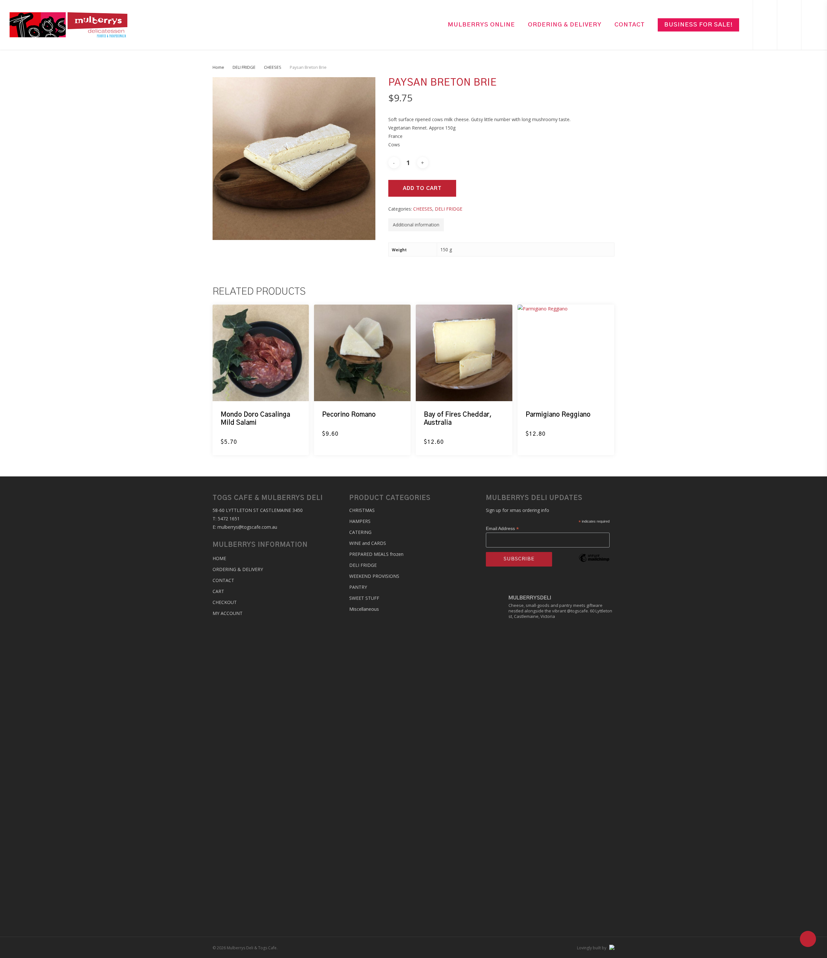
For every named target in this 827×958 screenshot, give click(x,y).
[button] (239, 446)
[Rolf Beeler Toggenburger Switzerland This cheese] (593, 765)
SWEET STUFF (364, 598)
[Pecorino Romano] (362, 353)
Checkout (225, 602)
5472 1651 (229, 518)
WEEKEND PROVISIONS (374, 576)
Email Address (502, 529)
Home (218, 67)
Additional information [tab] (416, 225)
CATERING (360, 532)
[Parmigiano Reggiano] (566, 353)
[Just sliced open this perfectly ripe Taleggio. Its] (550, 740)
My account (228, 613)
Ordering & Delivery (238, 569)
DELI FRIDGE (244, 67)
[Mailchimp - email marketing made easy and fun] (594, 567)
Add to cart (422, 188)
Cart (218, 591)
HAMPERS (360, 521)
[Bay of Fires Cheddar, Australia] (464, 353)
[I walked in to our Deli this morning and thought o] (507, 686)
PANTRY (358, 587)
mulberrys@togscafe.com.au (247, 527)
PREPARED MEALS (376, 554)
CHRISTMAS (362, 510)
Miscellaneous (364, 609)
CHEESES (272, 67)
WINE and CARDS (367, 543)
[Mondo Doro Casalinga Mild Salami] (261, 353)
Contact (223, 580)
